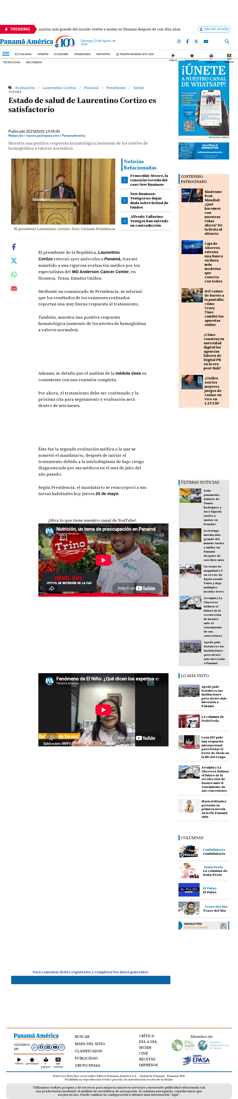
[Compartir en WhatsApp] (14, 275)
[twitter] (196, 41)
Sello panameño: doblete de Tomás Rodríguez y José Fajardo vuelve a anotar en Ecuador (213, 507)
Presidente (116, 87)
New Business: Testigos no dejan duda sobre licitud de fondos (149, 200)
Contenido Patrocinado (194, 179)
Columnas (192, 838)
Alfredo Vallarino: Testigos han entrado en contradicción (149, 221)
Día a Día (148, 1041)
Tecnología (11, 62)
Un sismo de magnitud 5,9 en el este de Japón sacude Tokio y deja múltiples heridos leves (214, 579)
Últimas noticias (200, 482)
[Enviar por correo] (14, 289)
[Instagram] (179, 41)
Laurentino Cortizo (60, 87)
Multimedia (34, 62)
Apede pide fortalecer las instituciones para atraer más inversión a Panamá (214, 696)
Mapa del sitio (90, 1043)
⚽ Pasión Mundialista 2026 (135, 54)
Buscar (82, 1036)
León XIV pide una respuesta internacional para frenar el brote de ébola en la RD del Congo (215, 747)
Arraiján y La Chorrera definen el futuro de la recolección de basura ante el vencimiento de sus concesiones (215, 779)
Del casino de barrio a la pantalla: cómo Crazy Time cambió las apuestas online (214, 308)
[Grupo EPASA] (196, 1063)
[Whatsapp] (34, 1047)
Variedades (82, 54)
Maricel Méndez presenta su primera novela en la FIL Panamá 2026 (214, 809)
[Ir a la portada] (26, 43)
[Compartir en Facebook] (14, 246)
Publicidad (86, 1058)
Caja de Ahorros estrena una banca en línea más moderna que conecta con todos (214, 262)
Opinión (42, 54)
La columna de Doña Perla (213, 719)
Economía (61, 54)
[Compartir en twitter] (14, 260)
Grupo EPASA (87, 1065)
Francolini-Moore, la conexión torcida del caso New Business (149, 180)
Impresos (148, 1064)
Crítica (146, 1035)
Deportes (103, 54)
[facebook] (187, 41)
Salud (139, 87)
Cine (143, 1053)
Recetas (147, 1059)
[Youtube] (206, 41)
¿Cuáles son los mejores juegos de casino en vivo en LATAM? (213, 391)
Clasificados (88, 1050)
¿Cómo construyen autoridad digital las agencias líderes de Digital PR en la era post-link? (214, 351)
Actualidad (23, 54)
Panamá (91, 87)
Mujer (145, 1047)
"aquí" (174, 1095)
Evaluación (25, 87)
